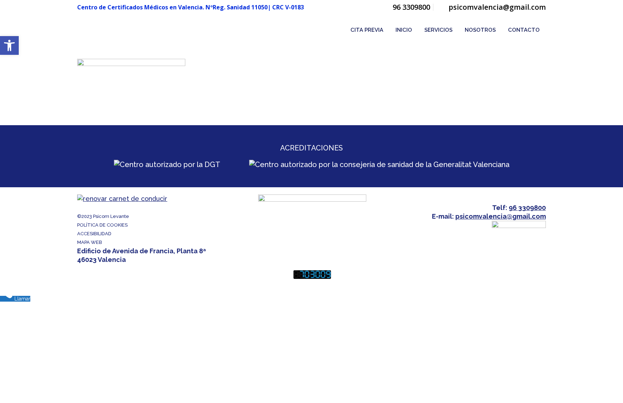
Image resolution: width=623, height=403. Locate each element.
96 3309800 (411, 7)
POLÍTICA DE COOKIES (102, 225)
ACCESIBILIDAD (94, 233)
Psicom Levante (111, 216)
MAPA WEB (89, 242)
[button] (9, 45)
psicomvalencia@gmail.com (497, 7)
